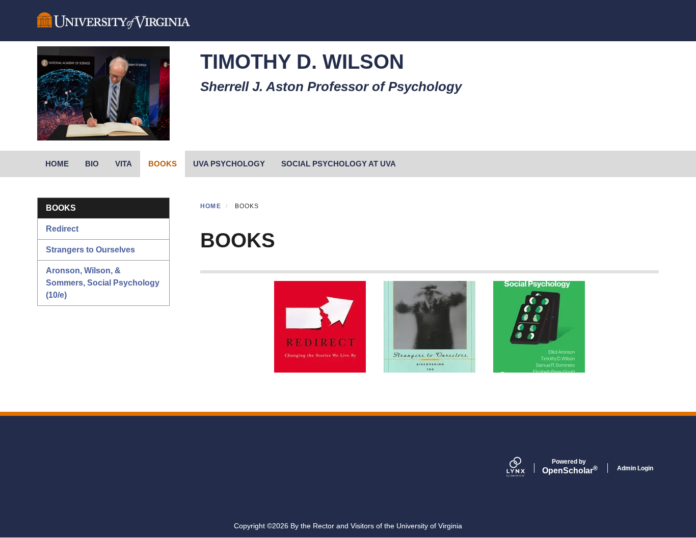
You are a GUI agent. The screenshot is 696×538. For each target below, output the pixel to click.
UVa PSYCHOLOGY (229, 163)
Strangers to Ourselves (90, 249)
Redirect (62, 228)
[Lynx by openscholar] (524, 468)
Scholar (569, 467)
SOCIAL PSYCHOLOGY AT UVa (338, 163)
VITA (123, 163)
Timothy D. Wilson (302, 61)
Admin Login (635, 468)
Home (210, 206)
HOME (57, 163)
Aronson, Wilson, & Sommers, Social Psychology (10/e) (102, 282)
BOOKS (162, 163)
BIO (92, 163)
